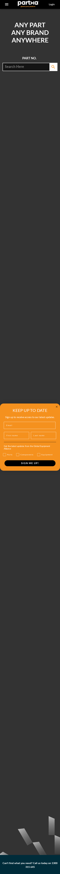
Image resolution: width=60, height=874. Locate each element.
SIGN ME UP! (30, 463)
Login (52, 4)
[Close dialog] (57, 407)
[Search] (53, 67)
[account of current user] (7, 4)
